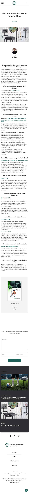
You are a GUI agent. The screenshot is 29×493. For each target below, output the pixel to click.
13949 (11, 120)
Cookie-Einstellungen (8, 473)
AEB (18, 475)
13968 (21, 120)
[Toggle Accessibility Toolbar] (26, 490)
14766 (17, 90)
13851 (15, 118)
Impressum (9, 472)
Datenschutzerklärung (17, 472)
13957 (2, 120)
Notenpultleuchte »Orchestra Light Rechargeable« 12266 (14, 160)
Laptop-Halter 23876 (6, 232)
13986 (2, 121)
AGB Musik (12, 475)
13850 (12, 118)
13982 (24, 120)
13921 (18, 118)
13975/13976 (7, 120)
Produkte (3, 395)
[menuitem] (14, 453)
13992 (9, 118)
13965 (18, 120)
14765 (12, 90)
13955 (24, 118)
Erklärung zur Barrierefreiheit (19, 473)
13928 (21, 118)
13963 (15, 120)
